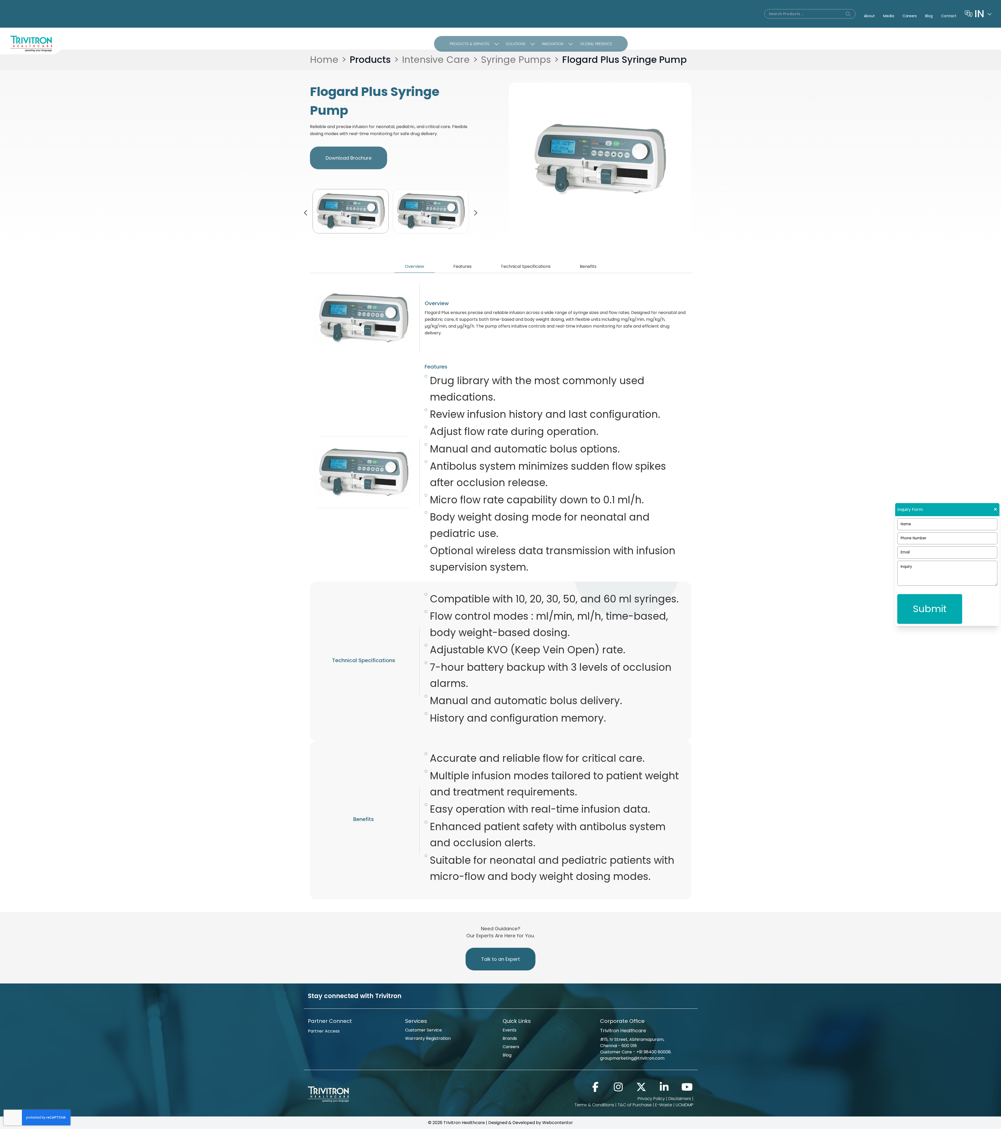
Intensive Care (436, 59)
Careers (909, 16)
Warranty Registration (428, 1038)
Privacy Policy (651, 1099)
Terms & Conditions (594, 1105)
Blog (929, 16)
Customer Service (423, 1030)
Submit (930, 608)
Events (509, 1030)
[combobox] (983, 13)
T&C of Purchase (635, 1105)
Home (324, 59)
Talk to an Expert (500, 959)
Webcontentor (557, 1123)
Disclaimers (679, 1099)
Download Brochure (348, 158)
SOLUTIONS (515, 43)
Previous (306, 212)
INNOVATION (552, 43)
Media (888, 16)
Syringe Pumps (516, 59)
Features (462, 266)
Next (475, 212)
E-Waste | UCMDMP (674, 1105)
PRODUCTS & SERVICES (469, 43)
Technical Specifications (526, 266)
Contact (948, 16)
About (869, 16)
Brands (510, 1038)
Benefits (588, 266)
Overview (414, 266)
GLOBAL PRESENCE (596, 43)
